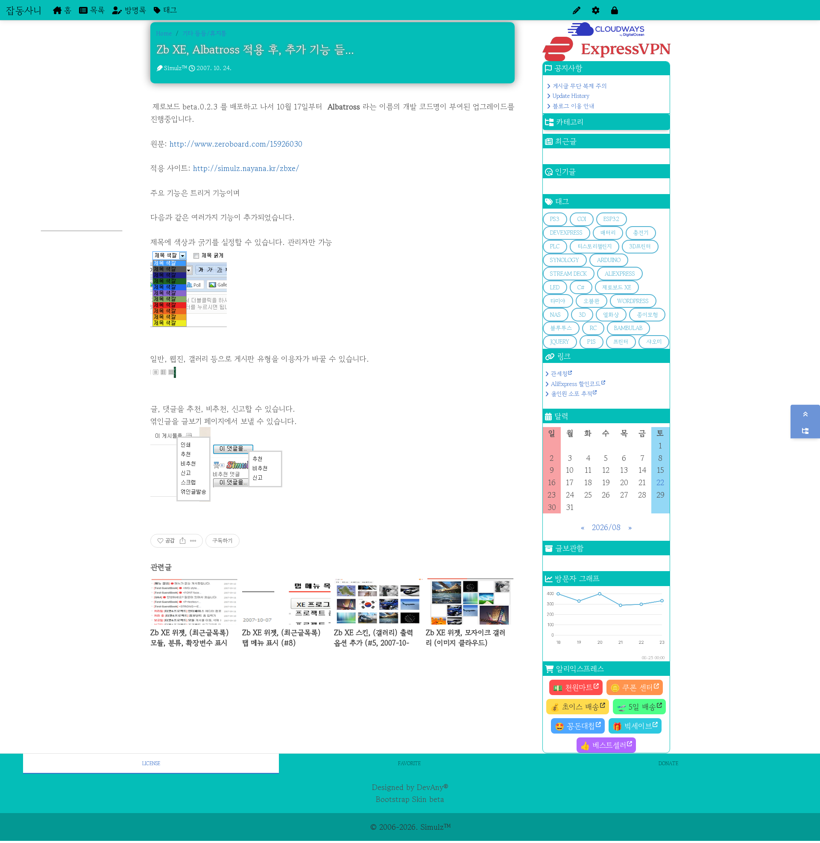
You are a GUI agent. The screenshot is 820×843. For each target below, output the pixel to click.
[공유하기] (182, 540)
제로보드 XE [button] (616, 287)
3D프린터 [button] (640, 246)
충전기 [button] (640, 233)
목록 (96, 9)
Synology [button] (564, 260)
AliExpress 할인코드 (575, 384)
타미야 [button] (557, 301)
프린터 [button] (620, 342)
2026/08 (606, 527)
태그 (169, 9)
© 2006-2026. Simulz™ (410, 826)
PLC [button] (554, 246)
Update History (571, 95)
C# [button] (581, 287)
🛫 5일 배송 (636, 706)
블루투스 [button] (561, 328)
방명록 (134, 9)
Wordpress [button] (633, 301)
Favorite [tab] (409, 763)
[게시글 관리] (193, 540)
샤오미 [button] (654, 342)
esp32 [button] (611, 219)
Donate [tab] (668, 763)
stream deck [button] (568, 274)
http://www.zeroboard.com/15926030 (236, 143)
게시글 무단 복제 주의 (579, 86)
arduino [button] (609, 260)
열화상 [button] (611, 315)
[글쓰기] (576, 10)
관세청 (559, 373)
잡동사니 (23, 10)
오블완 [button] (591, 301)
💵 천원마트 (573, 687)
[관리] (595, 10)
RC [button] (593, 328)
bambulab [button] (628, 328)
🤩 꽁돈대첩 (575, 725)
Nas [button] (555, 315)
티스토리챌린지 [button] (594, 246)
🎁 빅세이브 (632, 725)
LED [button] (554, 287)
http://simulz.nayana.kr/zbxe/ (246, 168)
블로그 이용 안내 (573, 106)
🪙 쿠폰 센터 (631, 687)
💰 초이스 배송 (574, 706)
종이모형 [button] (647, 315)
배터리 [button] (607, 233)
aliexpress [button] (620, 274)
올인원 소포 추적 (571, 393)
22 (660, 482)
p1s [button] (591, 342)
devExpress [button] (566, 233)
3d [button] (582, 315)
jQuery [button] (559, 342)
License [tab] (151, 763)
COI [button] (581, 219)
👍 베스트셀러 (603, 745)
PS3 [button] (554, 219)
